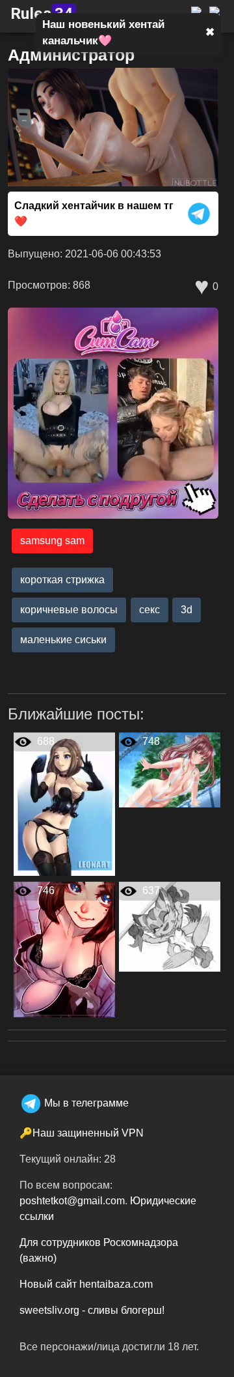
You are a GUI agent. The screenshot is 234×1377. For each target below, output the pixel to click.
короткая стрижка (62, 579)
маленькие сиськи (63, 639)
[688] (64, 803)
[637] (169, 926)
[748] (169, 769)
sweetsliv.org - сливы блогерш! (92, 1310)
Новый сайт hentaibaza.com (86, 1284)
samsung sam (52, 540)
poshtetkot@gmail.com (72, 1200)
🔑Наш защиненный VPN (82, 1132)
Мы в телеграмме (86, 1103)
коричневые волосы (69, 609)
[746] (64, 949)
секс (149, 609)
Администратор (71, 55)
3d (186, 609)
